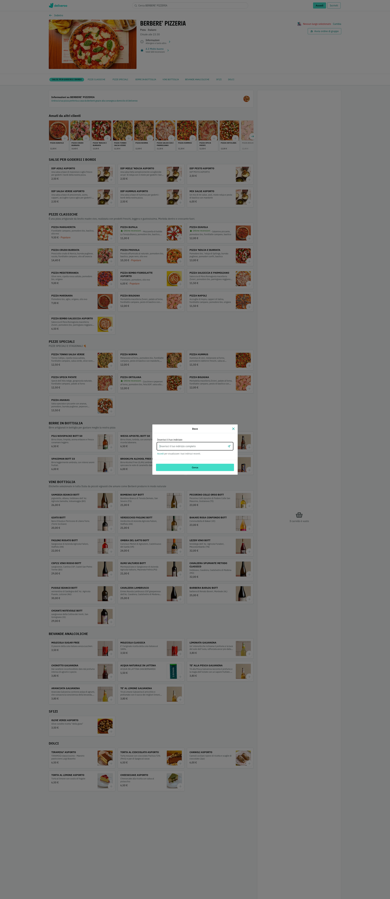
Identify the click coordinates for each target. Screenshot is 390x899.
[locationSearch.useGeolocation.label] (229, 446)
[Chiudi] (233, 429)
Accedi (160, 453)
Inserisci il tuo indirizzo (169, 439)
